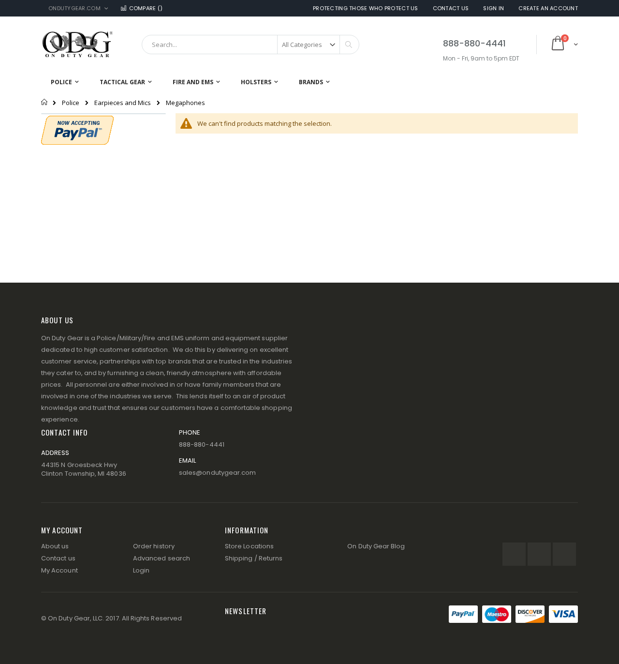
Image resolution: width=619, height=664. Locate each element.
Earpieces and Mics (122, 103)
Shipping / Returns (253, 558)
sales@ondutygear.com (217, 472)
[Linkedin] (564, 554)
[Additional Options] (77, 129)
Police (70, 103)
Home (44, 102)
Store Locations (249, 546)
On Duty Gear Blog (376, 546)
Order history (154, 546)
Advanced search (161, 558)
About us (55, 546)
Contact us (58, 558)
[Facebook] (514, 554)
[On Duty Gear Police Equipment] (77, 44)
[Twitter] (539, 554)
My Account (59, 570)
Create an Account (548, 8)
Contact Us (451, 8)
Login (141, 570)
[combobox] (250, 44)
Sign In (493, 8)
